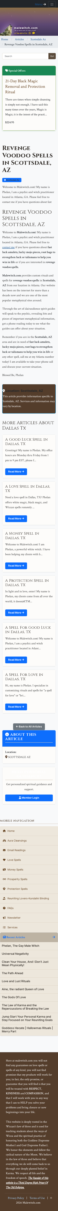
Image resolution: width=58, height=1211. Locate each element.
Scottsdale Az (38, 39)
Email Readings (16, 850)
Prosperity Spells (17, 879)
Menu (39, 4)
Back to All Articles (30, 726)
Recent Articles (15, 937)
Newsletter (14, 917)
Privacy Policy (16, 1198)
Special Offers (16, 71)
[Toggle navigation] (52, 4)
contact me (8, 247)
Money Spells (15, 869)
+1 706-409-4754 (20, 33)
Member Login (30, 797)
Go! (52, 56)
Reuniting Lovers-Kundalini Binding (28, 898)
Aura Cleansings (17, 840)
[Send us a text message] (33, 33)
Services (12, 927)
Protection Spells (17, 888)
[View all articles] (54, 937)
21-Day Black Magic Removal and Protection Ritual (25, 86)
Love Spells (14, 859)
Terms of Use (37, 1198)
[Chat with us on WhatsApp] (30, 33)
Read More (15, 471)
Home (4, 39)
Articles (19, 39)
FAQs (10, 908)
